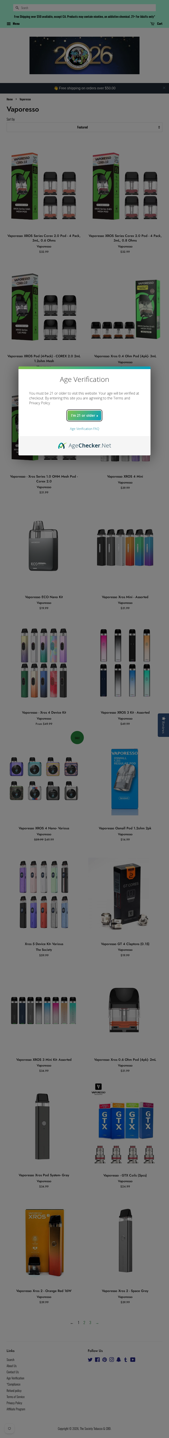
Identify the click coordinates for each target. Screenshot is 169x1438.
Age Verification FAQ (84, 429)
